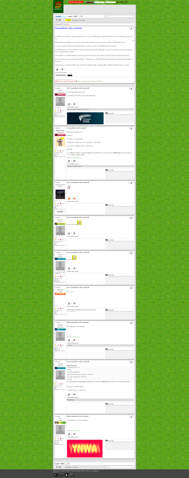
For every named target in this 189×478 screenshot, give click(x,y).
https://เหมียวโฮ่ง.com (71, 311)
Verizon (60, 90)
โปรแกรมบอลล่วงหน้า (75, 470)
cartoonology (70, 109)
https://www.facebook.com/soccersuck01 (90, 81)
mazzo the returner (60, 184)
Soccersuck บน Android (76, 157)
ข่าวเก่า (59, 470)
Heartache (60, 219)
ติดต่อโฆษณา (96, 470)
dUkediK (60, 364)
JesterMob (79, 109)
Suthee (74, 109)
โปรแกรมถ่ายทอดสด (65, 470)
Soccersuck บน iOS (75, 336)
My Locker (111, 113)
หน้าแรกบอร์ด (75, 20)
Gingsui (83, 109)
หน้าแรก (55, 470)
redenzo (68, 24)
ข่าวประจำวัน (82, 20)
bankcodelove (70, 166)
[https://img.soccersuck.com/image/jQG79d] (85, 124)
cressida (87, 109)
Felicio (60, 418)
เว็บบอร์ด (83, 470)
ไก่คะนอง (60, 325)
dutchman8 (60, 289)
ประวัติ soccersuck (89, 470)
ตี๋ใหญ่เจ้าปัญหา (60, 130)
